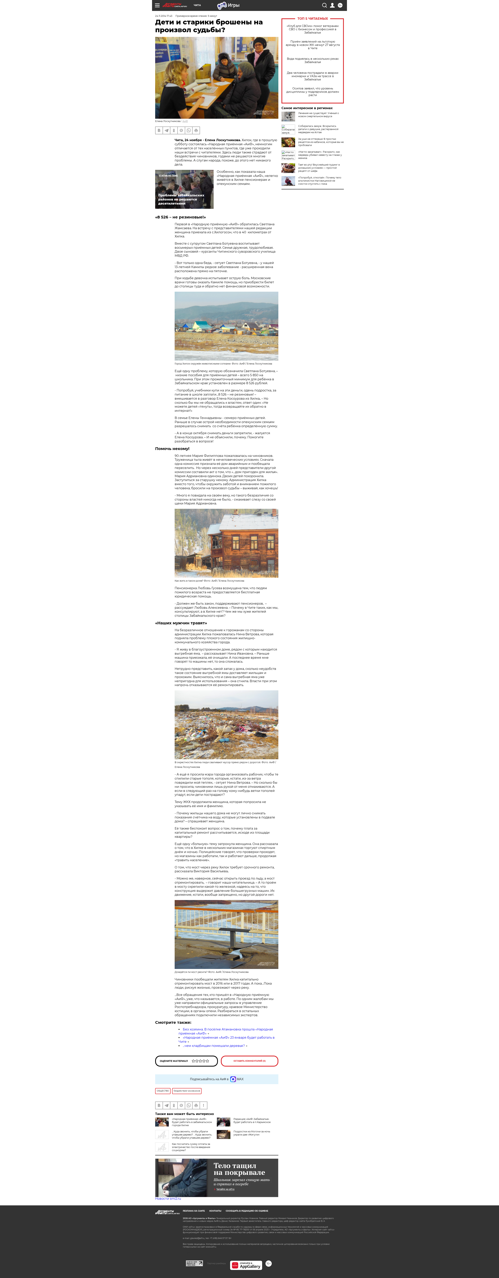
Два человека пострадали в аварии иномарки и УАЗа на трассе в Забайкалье (312, 76)
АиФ (185, 121)
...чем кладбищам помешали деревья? (214, 1046)
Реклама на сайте (194, 1211)
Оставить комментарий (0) (250, 1061)
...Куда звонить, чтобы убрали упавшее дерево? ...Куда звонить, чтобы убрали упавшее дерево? (192, 1134)
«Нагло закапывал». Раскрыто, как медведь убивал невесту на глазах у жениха (320, 155)
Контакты (215, 1211)
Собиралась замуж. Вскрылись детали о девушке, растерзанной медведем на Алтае (318, 129)
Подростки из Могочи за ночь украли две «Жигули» (252, 1133)
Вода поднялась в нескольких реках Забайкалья (313, 60)
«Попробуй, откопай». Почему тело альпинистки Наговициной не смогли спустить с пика (319, 180)
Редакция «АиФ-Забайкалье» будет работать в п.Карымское (252, 1121)
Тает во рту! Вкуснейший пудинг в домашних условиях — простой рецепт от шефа (319, 167)
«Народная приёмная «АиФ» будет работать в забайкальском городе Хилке (192, 1122)
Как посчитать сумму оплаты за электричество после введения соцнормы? (191, 1147)
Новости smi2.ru (168, 1198)
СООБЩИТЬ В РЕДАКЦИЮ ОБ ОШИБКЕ (247, 1211)
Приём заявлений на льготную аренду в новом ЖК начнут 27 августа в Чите (313, 45)
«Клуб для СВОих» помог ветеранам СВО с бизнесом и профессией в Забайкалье (313, 29)
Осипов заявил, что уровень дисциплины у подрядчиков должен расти (312, 92)
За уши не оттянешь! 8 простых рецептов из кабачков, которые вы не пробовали (321, 142)
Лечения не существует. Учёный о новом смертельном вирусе (318, 115)
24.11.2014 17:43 (163, 15)
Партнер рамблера (216, 1263)
